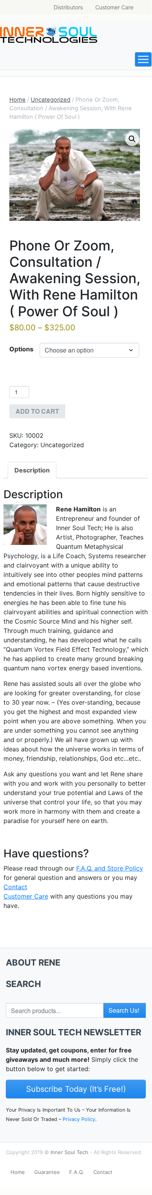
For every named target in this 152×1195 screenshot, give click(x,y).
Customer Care (114, 7)
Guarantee (47, 1172)
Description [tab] (32, 470)
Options (21, 349)
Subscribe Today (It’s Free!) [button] (76, 1089)
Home (17, 99)
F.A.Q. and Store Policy (109, 868)
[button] (132, 139)
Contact (102, 1172)
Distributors (68, 7)
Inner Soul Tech (69, 1152)
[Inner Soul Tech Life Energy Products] (48, 35)
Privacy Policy (79, 1119)
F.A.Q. (76, 1172)
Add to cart (37, 411)
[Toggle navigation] (143, 59)
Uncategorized (50, 99)
